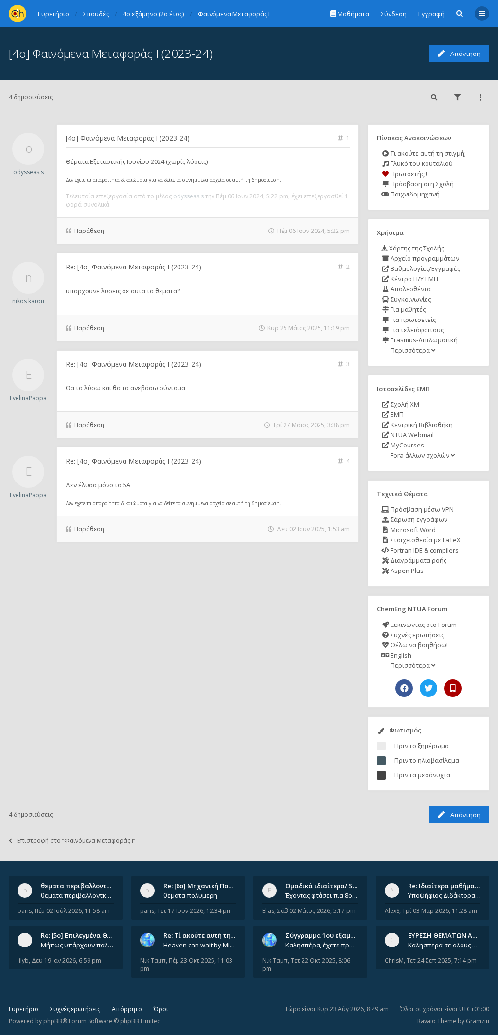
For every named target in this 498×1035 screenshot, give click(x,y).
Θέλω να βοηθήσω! (418, 645)
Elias (268, 911)
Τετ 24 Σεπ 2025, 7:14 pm (442, 960)
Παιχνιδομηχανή (414, 194)
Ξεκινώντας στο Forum (423, 624)
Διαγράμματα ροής (417, 560)
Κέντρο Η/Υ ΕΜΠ (413, 278)
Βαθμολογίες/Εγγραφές (424, 268)
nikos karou (28, 301)
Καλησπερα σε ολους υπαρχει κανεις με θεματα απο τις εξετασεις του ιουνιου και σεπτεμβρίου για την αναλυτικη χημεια (444, 945)
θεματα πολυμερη (190, 895)
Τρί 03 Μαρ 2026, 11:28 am (439, 911)
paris (25, 911)
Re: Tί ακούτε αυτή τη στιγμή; (209, 935)
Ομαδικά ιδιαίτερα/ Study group (336, 885)
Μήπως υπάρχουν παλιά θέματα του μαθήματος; (77, 945)
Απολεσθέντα (410, 289)
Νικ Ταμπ (153, 960)
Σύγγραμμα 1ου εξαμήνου (325, 935)
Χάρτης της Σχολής (416, 248)
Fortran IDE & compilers (424, 550)
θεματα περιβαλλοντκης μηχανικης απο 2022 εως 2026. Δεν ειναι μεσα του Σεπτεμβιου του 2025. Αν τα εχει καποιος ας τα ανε (77, 895)
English (400, 655)
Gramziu (477, 1021)
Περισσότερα (410, 350)
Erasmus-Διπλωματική (423, 340)
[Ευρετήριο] (17, 13)
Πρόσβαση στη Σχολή (421, 183)
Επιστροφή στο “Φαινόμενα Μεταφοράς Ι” (76, 841)
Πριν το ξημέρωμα (421, 745)
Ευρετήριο (23, 1009)
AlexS (392, 911)
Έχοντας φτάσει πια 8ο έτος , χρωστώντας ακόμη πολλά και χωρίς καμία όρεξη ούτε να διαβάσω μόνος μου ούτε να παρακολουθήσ (321, 895)
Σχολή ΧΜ (404, 404)
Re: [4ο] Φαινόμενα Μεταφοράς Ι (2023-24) (133, 266)
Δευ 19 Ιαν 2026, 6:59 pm (66, 960)
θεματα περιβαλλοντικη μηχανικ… (94, 885)
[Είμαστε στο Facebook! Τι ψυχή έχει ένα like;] (404, 688)
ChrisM (394, 960)
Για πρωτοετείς (412, 319)
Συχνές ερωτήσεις (416, 634)
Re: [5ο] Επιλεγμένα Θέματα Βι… (90, 935)
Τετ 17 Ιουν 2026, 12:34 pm (194, 911)
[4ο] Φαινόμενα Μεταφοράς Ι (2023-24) (111, 53)
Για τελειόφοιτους (416, 329)
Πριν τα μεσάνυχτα (422, 774)
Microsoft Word (412, 529)
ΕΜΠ (396, 414)
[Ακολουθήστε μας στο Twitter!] (428, 688)
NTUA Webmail (411, 434)
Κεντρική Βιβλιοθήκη (421, 424)
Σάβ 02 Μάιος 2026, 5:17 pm (316, 911)
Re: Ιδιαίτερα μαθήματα (445, 885)
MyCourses (406, 445)
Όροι (161, 1009)
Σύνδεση (394, 13)
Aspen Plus (406, 570)
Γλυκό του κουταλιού (421, 163)
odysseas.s (28, 172)
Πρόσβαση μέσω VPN (421, 509)
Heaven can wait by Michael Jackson (199, 945)
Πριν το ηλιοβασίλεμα (426, 760)
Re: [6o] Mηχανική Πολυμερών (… (213, 885)
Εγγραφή (431, 13)
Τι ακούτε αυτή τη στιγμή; (427, 153)
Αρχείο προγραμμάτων (424, 258)
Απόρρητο (127, 1009)
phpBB (52, 1021)
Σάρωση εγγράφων (418, 519)
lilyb (23, 960)
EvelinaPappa (28, 398)
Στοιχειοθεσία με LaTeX (425, 539)
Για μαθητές (407, 309)
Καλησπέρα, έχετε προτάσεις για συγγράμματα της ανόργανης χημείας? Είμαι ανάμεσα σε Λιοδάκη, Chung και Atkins (321, 945)
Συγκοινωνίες (410, 299)
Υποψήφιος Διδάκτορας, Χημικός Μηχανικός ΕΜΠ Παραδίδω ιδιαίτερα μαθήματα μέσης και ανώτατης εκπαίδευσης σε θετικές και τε (444, 895)
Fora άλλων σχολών (420, 455)
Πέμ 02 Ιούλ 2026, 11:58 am (72, 911)
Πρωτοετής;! (408, 173)
